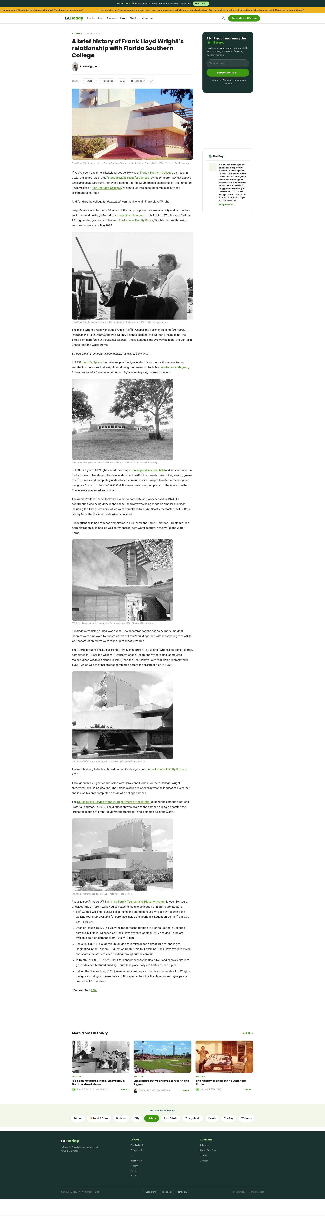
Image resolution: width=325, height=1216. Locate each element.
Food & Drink (137, 1145)
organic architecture (131, 215)
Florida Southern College (155, 172)
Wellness (246, 1118)
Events (90, 18)
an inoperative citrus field (149, 470)
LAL (74, 18)
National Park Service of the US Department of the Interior (113, 801)
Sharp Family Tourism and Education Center (138, 901)
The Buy (134, 18)
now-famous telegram (174, 367)
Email (89, 80)
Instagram (150, 1192)
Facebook (107, 80)
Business (112, 18)
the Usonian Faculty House (167, 769)
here (94, 990)
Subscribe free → (228, 72)
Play (123, 18)
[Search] (223, 18)
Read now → (201, 3)
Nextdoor (140, 80)
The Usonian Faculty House (136, 220)
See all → (248, 1032)
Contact (204, 1160)
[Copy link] (151, 81)
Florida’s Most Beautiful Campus (128, 177)
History (77, 33)
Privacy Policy (238, 1192)
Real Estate (170, 1118)
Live (100, 18)
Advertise (147, 18)
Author (78, 1118)
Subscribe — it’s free (244, 18)
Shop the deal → (227, 204)
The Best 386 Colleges (106, 187)
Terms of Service (256, 1192)
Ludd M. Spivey (92, 362)
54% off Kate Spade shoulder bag (232, 166)
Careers (204, 1155)
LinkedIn (182, 1192)
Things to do (192, 1118)
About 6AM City (208, 1150)
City (136, 1118)
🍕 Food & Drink (99, 1118)
